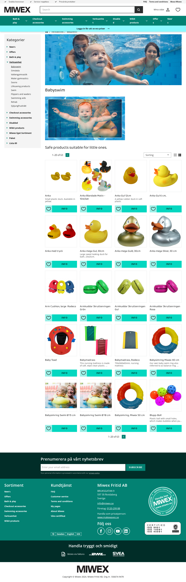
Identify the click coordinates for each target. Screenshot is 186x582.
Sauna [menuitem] (14, 82)
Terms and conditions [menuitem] (158, 1)
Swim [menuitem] (13, 90)
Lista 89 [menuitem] (13, 143)
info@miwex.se (105, 503)
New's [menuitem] (169, 20)
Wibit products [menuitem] (134, 20)
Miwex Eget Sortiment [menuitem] (20, 133)
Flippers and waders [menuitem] (21, 94)
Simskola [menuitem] (15, 70)
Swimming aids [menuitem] (18, 98)
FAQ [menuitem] (145, 1)
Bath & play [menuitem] (16, 20)
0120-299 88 (113, 508)
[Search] (139, 9)
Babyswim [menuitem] (16, 66)
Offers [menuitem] (155, 20)
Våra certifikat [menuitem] (58, 516)
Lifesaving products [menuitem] (20, 86)
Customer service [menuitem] (59, 496)
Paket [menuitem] (12, 138)
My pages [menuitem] (55, 506)
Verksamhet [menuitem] (98, 20)
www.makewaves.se (108, 517)
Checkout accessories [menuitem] (38, 20)
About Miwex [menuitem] (176, 1)
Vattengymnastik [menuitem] (19, 74)
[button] (178, 9)
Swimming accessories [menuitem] (67, 20)
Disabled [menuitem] (116, 20)
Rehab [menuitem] (14, 102)
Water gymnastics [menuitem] (19, 78)
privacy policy (94, 473)
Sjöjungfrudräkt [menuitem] (18, 105)
